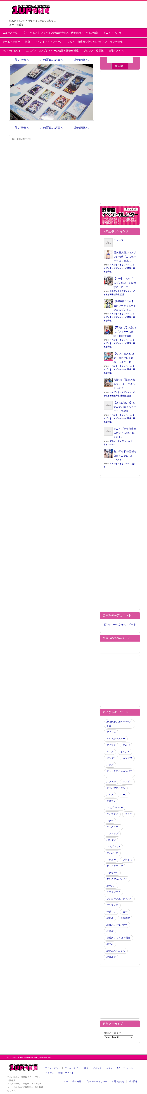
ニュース (118, 240)
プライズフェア (114, 866)
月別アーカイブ (112, 1032)
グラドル (111, 781)
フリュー (111, 859)
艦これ (109, 944)
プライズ (127, 859)
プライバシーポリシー (96, 1081)
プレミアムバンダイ (116, 879)
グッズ (109, 764)
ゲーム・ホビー (11, 41)
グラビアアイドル (115, 788)
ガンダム (111, 758)
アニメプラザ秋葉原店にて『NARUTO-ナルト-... (124, 433)
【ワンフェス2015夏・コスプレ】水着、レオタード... (123, 358)
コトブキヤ (112, 814)
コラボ (109, 820)
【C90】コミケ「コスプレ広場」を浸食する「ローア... (124, 283)
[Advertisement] (120, 139)
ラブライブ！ (113, 892)
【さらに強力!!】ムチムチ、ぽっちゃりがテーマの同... (124, 407)
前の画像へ (22, 59)
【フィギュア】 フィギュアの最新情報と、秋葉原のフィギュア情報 (60, 32)
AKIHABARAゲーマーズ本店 (119, 724)
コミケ (128, 814)
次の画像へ (81, 59)
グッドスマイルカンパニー (119, 773)
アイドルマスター (115, 738)
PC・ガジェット (12, 50)
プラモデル (112, 872)
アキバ (126, 745)
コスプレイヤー (114, 807)
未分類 (123, 396)
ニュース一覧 (10, 32)
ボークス (111, 885)
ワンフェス (112, 905)
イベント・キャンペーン (49, 41)
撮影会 (109, 918)
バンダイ (111, 840)
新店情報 (125, 918)
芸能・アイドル (117, 50)
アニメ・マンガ (112, 32)
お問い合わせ (118, 1081)
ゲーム (123, 794)
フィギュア (112, 853)
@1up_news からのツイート (120, 624)
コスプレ (111, 801)
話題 (27, 41)
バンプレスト (113, 846)
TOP (66, 1081)
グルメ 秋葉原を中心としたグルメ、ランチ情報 (96, 41)
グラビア (127, 781)
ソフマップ (112, 833)
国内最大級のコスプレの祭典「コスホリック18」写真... (124, 256)
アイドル (111, 732)
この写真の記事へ (51, 59)
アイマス (111, 745)
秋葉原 (109, 931)
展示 (125, 911)
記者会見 (111, 957)
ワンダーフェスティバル (119, 899)
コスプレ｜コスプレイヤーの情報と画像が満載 (52, 50)
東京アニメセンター (116, 924)
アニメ (109, 751)
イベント (125, 751)
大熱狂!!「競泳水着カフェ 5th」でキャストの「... (124, 384)
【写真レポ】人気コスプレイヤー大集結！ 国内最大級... (124, 331)
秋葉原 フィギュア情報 (118, 938)
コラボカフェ (113, 827)
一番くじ (111, 911)
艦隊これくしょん (115, 951)
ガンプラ (127, 758)
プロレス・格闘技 (94, 50)
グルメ (109, 794)
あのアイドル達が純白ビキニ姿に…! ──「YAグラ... (124, 455)
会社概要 (76, 1081)
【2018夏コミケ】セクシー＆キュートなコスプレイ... (124, 305)
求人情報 (133, 1081)
